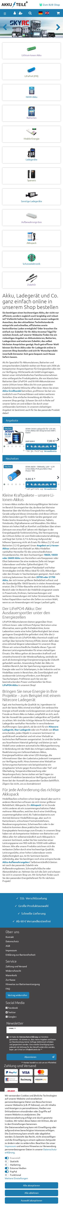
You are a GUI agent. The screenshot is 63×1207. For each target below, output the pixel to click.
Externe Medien (18, 1168)
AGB (8, 945)
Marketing (15, 1164)
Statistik (14, 1161)
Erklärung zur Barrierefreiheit (21, 954)
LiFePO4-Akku (10, 685)
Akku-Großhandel (11, 390)
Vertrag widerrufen (17, 995)
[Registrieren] (21, 13)
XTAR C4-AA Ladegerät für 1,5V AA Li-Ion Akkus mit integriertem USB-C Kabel (41, 431)
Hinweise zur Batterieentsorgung (23, 984)
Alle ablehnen (32, 1192)
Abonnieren (30, 1056)
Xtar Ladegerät (22, 729)
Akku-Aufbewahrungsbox (16, 862)
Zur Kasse (10, 979)
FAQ (8, 988)
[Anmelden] (15, 13)
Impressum (10, 1146)
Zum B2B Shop (51, 4)
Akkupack (36, 804)
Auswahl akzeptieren (31, 1200)
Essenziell (15, 1157)
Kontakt (10, 936)
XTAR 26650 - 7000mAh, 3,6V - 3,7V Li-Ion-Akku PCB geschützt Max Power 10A (40, 469)
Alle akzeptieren (31, 1185)
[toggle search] (30, 13)
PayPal (13, 1171)
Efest (55, 729)
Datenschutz (12, 941)
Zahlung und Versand (16, 966)
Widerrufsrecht (13, 970)
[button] (5, 27)
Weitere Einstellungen (16, 1178)
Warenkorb (11, 975)
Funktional (15, 1174)
